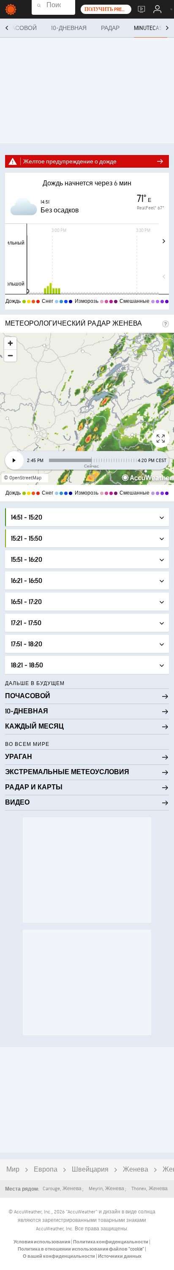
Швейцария (90, 1170)
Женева (135, 1170)
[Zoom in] (10, 343)
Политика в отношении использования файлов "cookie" (81, 1249)
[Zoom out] (10, 355)
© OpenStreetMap (22, 478)
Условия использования (42, 1242)
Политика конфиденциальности (111, 1242)
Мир (12, 1170)
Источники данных (119, 1256)
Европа (45, 1170)
